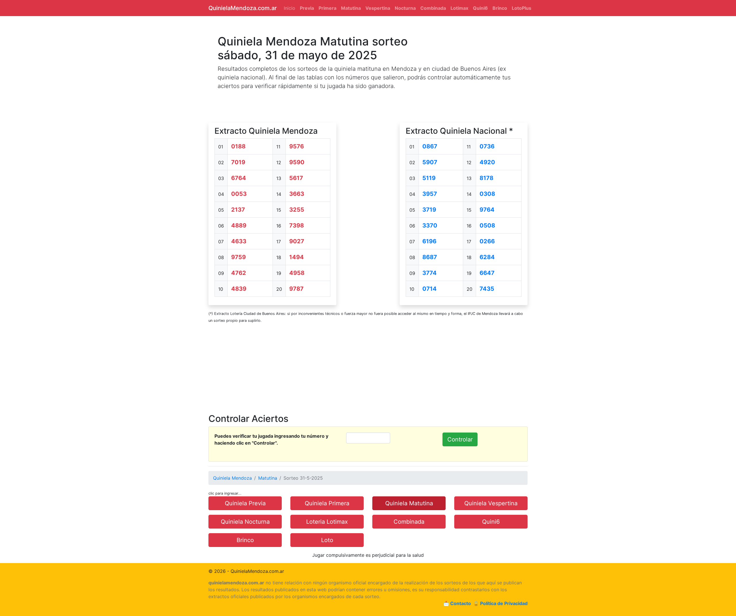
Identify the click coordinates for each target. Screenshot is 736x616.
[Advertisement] (368, 209)
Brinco (245, 540)
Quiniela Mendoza (232, 478)
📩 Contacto (457, 603)
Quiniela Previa (245, 503)
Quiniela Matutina (409, 503)
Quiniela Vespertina (491, 503)
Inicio (289, 8)
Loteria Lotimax (327, 521)
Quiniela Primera (327, 503)
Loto (327, 540)
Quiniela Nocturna (245, 521)
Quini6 (491, 521)
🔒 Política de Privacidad (500, 603)
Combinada (409, 521)
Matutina (267, 478)
